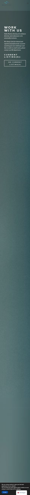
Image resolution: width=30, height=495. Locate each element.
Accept (4, 492)
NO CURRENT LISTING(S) (15, 63)
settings (18, 489)
